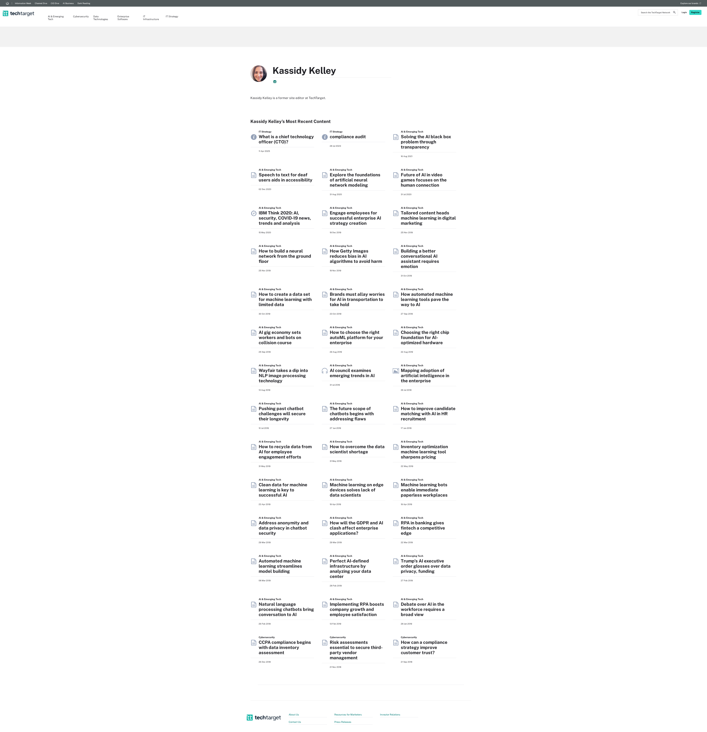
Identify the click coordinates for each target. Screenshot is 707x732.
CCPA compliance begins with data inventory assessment (285, 647)
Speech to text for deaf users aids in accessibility (285, 177)
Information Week (23, 3)
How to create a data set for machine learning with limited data (285, 299)
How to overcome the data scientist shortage (357, 449)
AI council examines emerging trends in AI (352, 373)
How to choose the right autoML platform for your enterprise (356, 337)
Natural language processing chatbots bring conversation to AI (286, 609)
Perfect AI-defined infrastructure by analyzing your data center (350, 568)
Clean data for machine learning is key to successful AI (283, 490)
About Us (294, 714)
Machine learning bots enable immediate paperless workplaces (424, 490)
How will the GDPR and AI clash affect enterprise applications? (356, 528)
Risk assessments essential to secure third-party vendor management (356, 650)
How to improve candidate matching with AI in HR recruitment (428, 413)
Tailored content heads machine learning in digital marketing (428, 218)
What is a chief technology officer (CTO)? (286, 139)
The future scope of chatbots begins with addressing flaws (352, 413)
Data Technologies (100, 18)
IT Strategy (172, 16)
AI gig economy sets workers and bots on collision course (280, 337)
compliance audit (348, 136)
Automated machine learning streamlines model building (280, 566)
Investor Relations (390, 714)
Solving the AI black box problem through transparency (426, 141)
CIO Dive (55, 3)
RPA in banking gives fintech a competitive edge (423, 528)
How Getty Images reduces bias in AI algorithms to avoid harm (356, 256)
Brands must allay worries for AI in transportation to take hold (357, 299)
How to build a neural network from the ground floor (285, 256)
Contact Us (295, 722)
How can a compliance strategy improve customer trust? (424, 647)
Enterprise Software (123, 18)
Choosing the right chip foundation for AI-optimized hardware (425, 337)
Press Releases (342, 722)
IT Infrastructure (150, 18)
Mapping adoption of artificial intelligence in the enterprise (425, 375)
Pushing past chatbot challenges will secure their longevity (282, 413)
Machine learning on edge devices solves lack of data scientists (357, 490)
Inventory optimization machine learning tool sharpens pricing (424, 451)
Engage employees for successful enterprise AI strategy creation (355, 218)
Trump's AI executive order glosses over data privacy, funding (426, 566)
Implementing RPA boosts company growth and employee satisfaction (357, 609)
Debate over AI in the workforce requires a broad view (423, 609)
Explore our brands (689, 3)
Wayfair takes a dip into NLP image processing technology (283, 375)
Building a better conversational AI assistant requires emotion (420, 258)
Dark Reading (84, 3)
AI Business (68, 3)
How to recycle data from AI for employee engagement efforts (285, 451)
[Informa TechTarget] (7, 3)
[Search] (674, 13)
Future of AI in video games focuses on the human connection (424, 180)
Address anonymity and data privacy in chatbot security (284, 528)
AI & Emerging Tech (56, 18)
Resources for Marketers (348, 714)
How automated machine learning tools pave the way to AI (427, 299)
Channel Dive (41, 3)
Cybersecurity (79, 16)
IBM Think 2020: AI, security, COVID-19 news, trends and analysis (285, 218)
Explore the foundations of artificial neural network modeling (355, 180)
